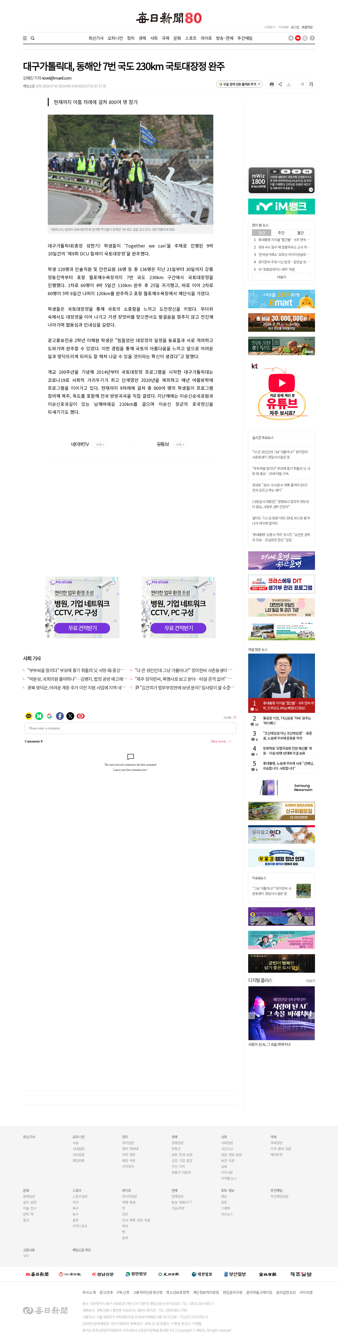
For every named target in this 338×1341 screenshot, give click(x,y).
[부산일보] (235, 1274)
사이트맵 (306, 1292)
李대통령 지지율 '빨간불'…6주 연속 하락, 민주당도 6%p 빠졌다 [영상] (288, 705)
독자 (125, 1226)
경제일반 (177, 1142)
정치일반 (128, 1142)
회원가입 (307, 27)
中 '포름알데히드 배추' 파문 (276, 269)
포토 (224, 1202)
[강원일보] (70, 1274)
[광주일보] (168, 1274)
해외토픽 (276, 1154)
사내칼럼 (78, 1148)
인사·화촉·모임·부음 (136, 1220)
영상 (224, 1196)
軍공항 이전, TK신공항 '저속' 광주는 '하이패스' (287, 720)
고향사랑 (29, 1250)
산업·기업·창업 (181, 1160)
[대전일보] (202, 1274)
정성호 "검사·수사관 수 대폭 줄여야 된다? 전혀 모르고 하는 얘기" (280, 487)
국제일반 (276, 1142)
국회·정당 (128, 1154)
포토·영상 (227, 1190)
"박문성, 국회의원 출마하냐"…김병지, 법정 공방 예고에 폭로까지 (83, 679)
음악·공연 (29, 1202)
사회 (154, 38)
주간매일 (244, 38)
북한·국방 (128, 1160)
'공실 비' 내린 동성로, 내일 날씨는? (276, 1044)
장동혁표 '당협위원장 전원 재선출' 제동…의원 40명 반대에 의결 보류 (287, 751)
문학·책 (28, 1214)
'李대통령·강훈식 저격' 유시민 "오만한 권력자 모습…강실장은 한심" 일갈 (281, 537)
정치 (130, 38)
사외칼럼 (78, 1154)
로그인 (295, 27)
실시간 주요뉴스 (263, 437)
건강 (125, 1214)
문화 (177, 38)
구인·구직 (178, 1166)
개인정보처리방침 (206, 1292)
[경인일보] (136, 1274)
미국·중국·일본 (280, 1148)
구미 (26, 1256)
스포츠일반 (79, 1196)
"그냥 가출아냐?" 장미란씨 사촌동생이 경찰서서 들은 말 (271, 891)
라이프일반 (129, 1196)
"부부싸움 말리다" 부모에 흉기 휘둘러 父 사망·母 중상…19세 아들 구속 (88, 670)
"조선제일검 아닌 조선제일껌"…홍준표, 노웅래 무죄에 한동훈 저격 (287, 736)
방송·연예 (224, 38)
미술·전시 (29, 1208)
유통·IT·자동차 (181, 1172)
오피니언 (115, 38)
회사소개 (89, 1292)
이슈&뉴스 (259, 878)
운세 (125, 1237)
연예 (174, 1190)
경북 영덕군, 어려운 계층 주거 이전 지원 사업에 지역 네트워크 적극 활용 (88, 687)
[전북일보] (268, 1274)
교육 (224, 1166)
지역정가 (128, 1166)
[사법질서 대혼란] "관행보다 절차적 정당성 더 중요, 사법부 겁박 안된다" (280, 504)
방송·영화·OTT (181, 1202)
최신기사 (96, 38)
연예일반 (177, 1196)
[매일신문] (37, 1274)
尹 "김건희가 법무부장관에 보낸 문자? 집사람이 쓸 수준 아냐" (188, 687)
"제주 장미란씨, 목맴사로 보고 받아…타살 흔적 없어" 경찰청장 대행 (193, 679)
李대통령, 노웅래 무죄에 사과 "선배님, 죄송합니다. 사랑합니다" (288, 766)
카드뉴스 (227, 1214)
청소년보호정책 (177, 1292)
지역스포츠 (79, 1226)
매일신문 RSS (81, 1250)
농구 (75, 1214)
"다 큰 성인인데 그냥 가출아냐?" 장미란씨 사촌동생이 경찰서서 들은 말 (196, 670)
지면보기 (269, 27)
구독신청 (122, 1292)
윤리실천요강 (286, 1292)
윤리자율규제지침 (259, 1292)
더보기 (310, 980)
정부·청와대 (130, 1148)
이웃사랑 (227, 1172)
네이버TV (87, 444)
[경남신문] (103, 1274)
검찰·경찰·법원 (231, 1154)
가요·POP (177, 1208)
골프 (75, 1220)
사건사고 (227, 1148)
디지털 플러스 (260, 980)
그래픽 (225, 1208)
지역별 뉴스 (229, 1178)
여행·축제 (128, 1202)
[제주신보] (300, 1274)
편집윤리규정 (232, 1292)
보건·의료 (227, 1160)
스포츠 (190, 38)
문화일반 (29, 1196)
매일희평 (78, 1160)
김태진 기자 (32, 78)
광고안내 (105, 1292)
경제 (142, 38)
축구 (75, 1208)
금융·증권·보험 (181, 1154)
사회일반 (227, 1142)
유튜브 (170, 444)
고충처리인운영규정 (147, 1292)
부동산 (175, 1148)
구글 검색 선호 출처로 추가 (239, 84)
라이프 (206, 38)
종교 (26, 1220)
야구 (75, 1202)
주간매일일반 (279, 1196)
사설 (75, 1142)
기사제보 (283, 27)
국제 (165, 38)
